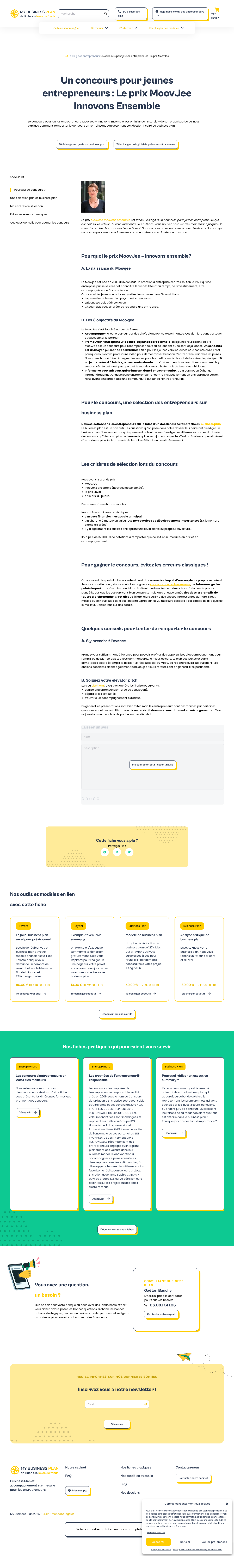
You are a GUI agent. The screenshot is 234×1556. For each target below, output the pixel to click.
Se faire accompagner (66, 28)
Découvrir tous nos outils (117, 1014)
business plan (211, 424)
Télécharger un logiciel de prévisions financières (145, 144)
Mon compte (79, 1490)
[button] (227, 1503)
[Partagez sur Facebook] (104, 852)
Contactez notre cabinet (193, 1478)
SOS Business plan (129, 13)
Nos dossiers (130, 1493)
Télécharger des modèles (164, 28)
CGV (46, 1514)
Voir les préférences (214, 1542)
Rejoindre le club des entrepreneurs (182, 11)
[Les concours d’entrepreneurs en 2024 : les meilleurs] (44, 1134)
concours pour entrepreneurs (170, 584)
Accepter (158, 1542)
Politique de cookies (161, 1549)
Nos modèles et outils (136, 1476)
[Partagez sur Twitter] (129, 852)
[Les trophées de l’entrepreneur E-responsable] (117, 1134)
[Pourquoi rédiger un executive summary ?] (190, 1134)
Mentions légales (63, 1514)
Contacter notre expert (161, 1314)
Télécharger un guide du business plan (82, 144)
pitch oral (97, 686)
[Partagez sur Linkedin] (117, 852)
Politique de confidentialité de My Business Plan (197, 1549)
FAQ (68, 1476)
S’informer (126, 28)
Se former (97, 28)
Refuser (185, 1542)
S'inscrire (117, 1424)
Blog (123, 1484)
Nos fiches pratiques (135, 1467)
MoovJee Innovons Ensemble (110, 220)
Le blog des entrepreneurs (84, 56)
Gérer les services (156, 1532)
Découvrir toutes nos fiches (117, 1229)
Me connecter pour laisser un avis (152, 764)
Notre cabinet (75, 1467)
